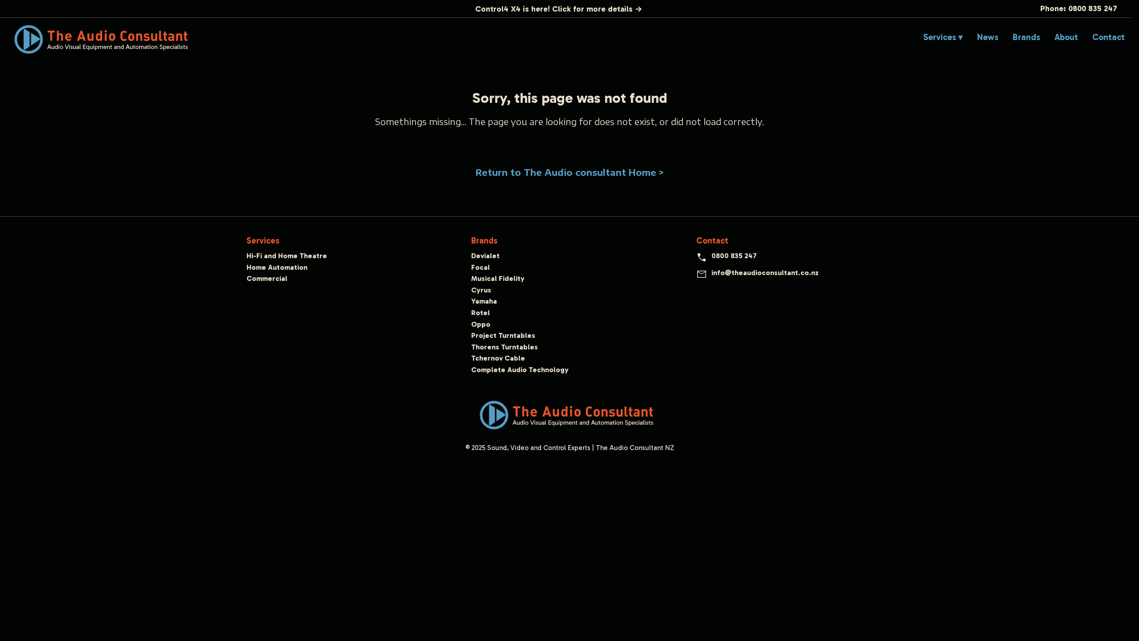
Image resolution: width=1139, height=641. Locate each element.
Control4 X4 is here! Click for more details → (558, 9)
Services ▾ (943, 37)
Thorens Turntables (504, 347)
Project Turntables (503, 335)
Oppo (480, 324)
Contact (1108, 37)
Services (262, 240)
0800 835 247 (734, 256)
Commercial (266, 278)
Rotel (480, 312)
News (987, 37)
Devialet (485, 256)
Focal (480, 267)
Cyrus (481, 290)
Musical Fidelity (498, 278)
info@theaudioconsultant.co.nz (765, 272)
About (1066, 37)
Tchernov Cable (498, 358)
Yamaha (484, 301)
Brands (1026, 37)
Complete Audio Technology (520, 369)
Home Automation (276, 267)
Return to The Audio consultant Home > (570, 172)
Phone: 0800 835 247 (1078, 8)
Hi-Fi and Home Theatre (286, 256)
